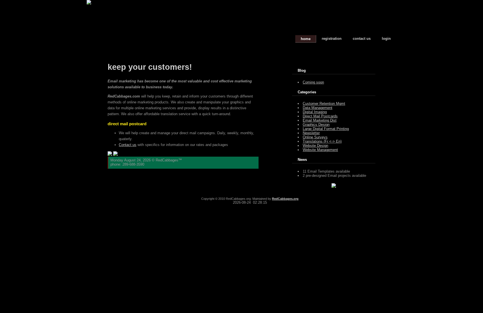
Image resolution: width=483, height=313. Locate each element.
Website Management (320, 150)
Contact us (127, 145)
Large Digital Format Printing (326, 129)
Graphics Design (316, 124)
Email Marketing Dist (320, 120)
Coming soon (313, 82)
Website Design (315, 145)
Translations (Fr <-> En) (322, 141)
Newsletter (311, 133)
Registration (332, 38)
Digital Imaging (315, 112)
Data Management (317, 108)
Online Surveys (315, 137)
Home (306, 39)
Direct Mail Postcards (320, 116)
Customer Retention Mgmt (324, 103)
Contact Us (362, 38)
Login (386, 38)
